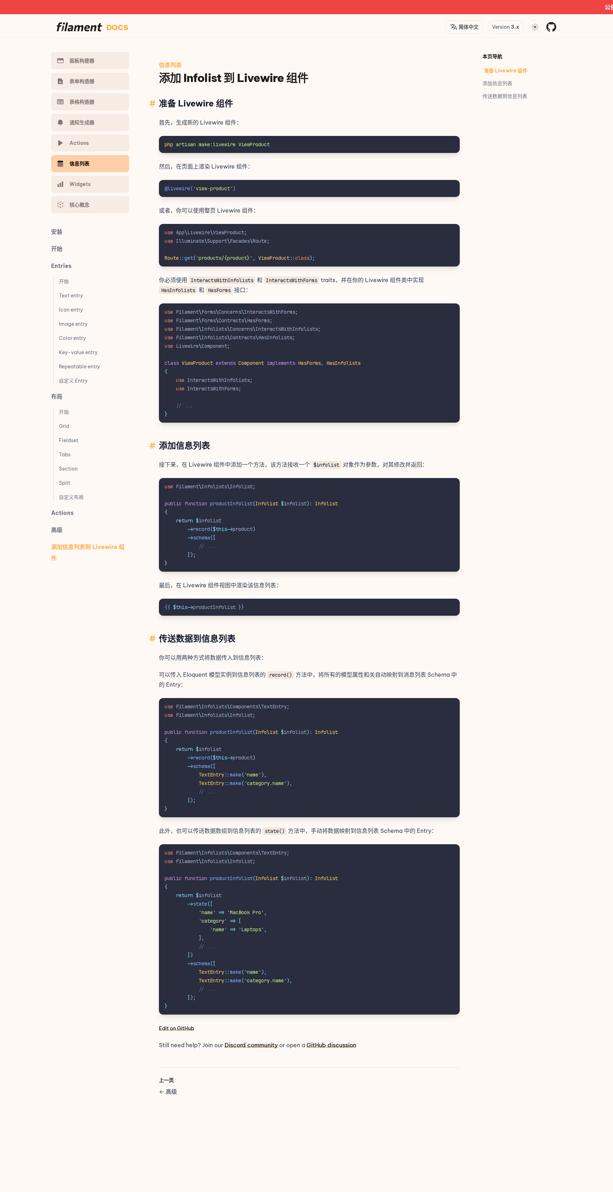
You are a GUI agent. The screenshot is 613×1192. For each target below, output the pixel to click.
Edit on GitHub (176, 1028)
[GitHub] (551, 27)
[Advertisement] (288, 1113)
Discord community (251, 1045)
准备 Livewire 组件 (506, 70)
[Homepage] (79, 27)
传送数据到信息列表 (504, 96)
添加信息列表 (497, 83)
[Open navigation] (535, 27)
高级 (168, 1091)
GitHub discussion (331, 1045)
